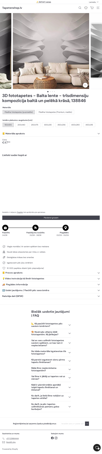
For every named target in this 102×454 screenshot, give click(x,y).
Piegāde (20, 212)
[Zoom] (85, 85)
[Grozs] (92, 8)
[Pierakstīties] (87, 423)
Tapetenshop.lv (12, 7)
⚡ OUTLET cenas (43, 2)
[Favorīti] (86, 7)
